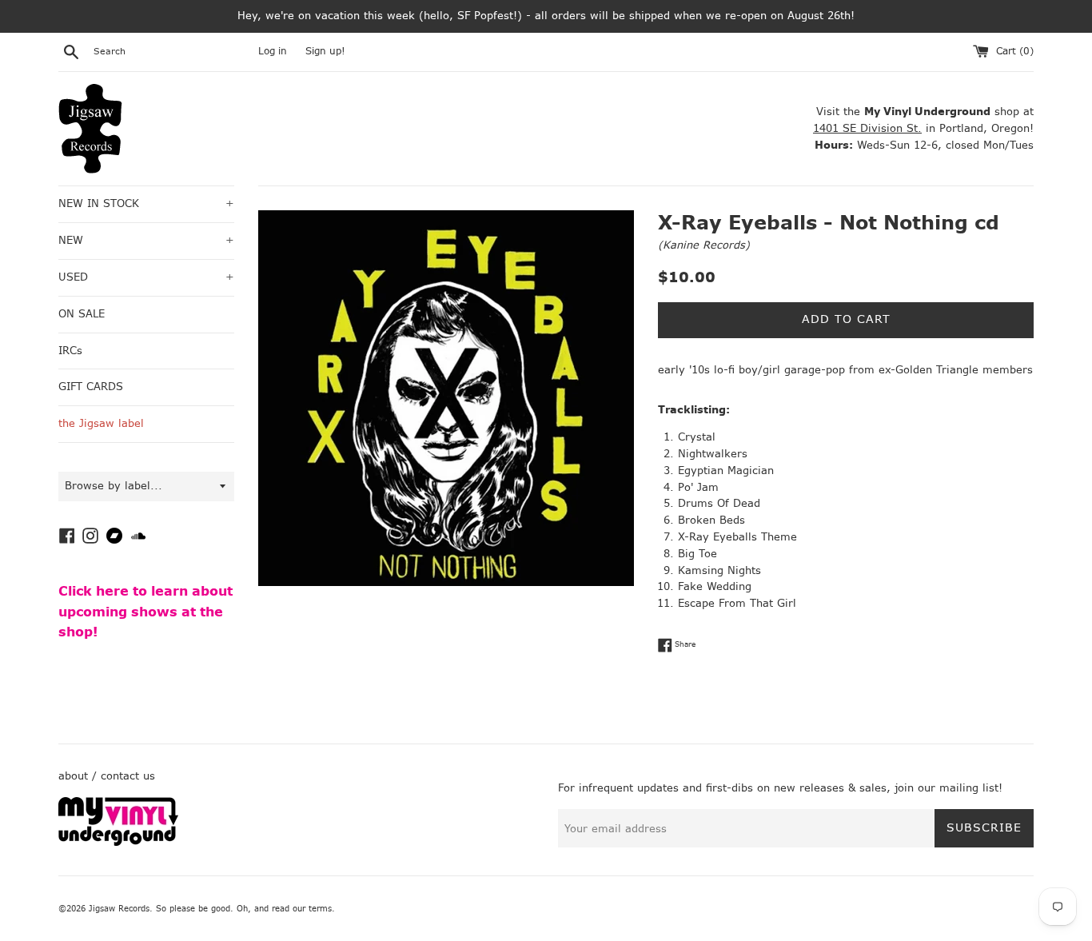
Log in (272, 51)
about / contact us (106, 776)
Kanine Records (704, 245)
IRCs (70, 350)
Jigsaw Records (119, 908)
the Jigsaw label (101, 423)
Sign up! (325, 51)
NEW (146, 240)
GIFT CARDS (90, 386)
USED (146, 277)
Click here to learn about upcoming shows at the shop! (145, 611)
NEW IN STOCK (146, 203)
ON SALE (81, 314)
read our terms (302, 908)
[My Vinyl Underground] (118, 842)
